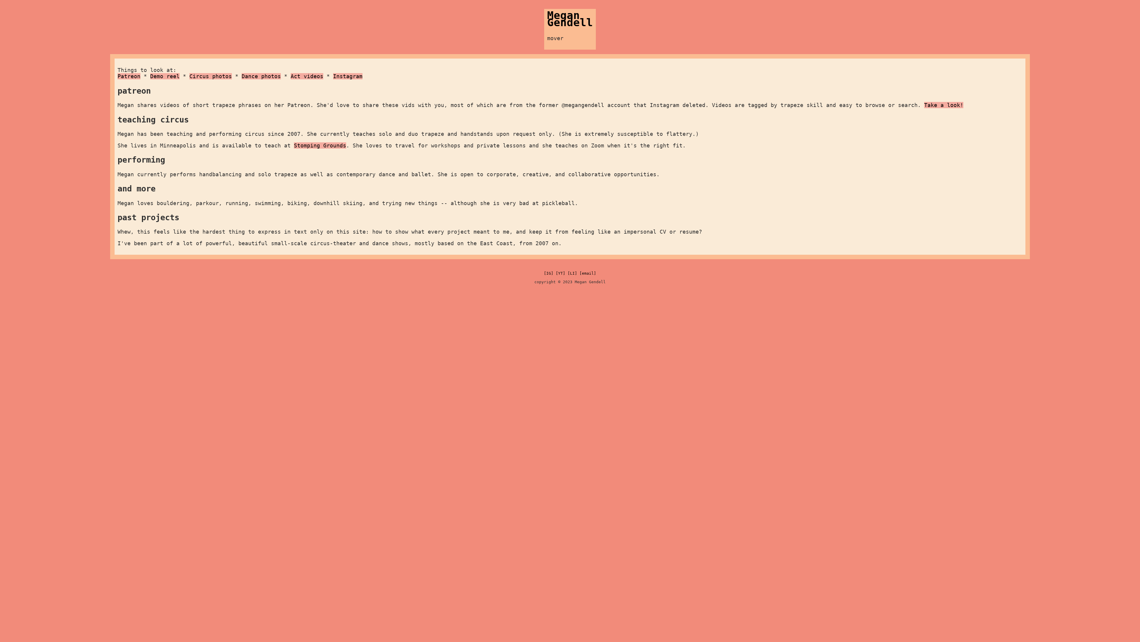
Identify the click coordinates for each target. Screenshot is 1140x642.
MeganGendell (570, 19)
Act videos (307, 76)
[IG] (548, 273)
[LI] (572, 273)
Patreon (129, 76)
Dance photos (261, 76)
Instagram (347, 76)
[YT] (560, 273)
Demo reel (165, 76)
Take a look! (943, 105)
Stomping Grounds (320, 145)
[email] (588, 273)
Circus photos (210, 76)
